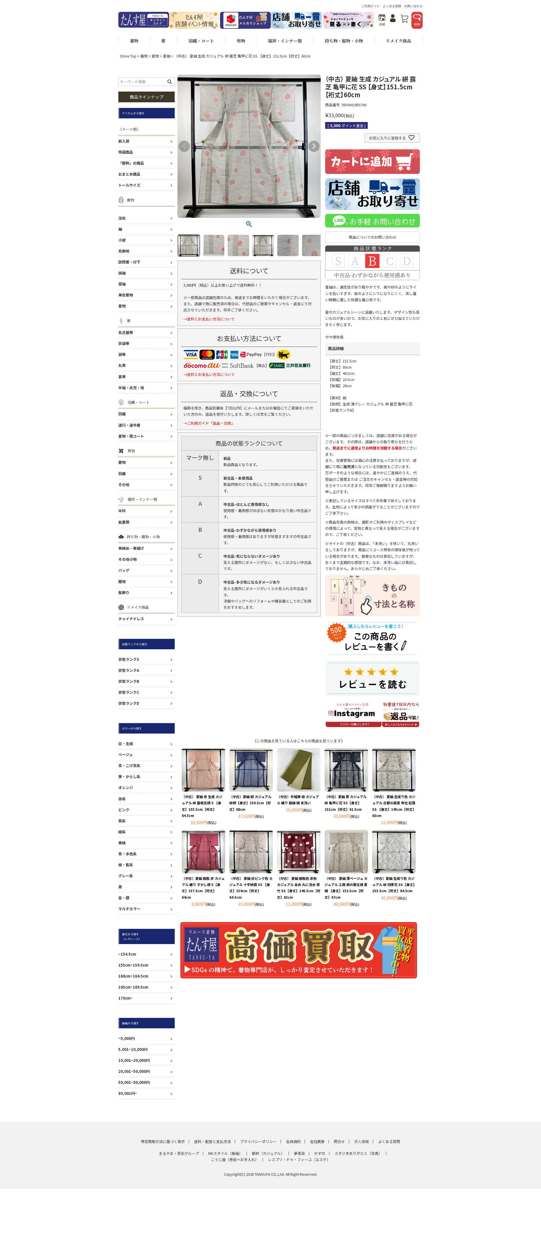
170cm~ (125, 998)
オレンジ (125, 787)
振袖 (122, 273)
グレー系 (125, 875)
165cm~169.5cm (133, 987)
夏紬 (166, 56)
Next (314, 146)
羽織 (122, 414)
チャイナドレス (131, 618)
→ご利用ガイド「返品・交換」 (209, 423)
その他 (123, 484)
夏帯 (122, 376)
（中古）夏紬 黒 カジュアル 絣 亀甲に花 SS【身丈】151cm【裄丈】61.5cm (346, 802)
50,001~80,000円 (134, 1082)
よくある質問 (392, 6)
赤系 (122, 798)
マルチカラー (129, 908)
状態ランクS (128, 659)
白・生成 (125, 743)
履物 (122, 581)
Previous (184, 146)
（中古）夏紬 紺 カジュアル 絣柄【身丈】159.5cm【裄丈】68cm (250, 802)
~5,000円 (126, 1038)
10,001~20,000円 (134, 1060)
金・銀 (123, 897)
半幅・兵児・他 (131, 387)
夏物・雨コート (131, 436)
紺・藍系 (125, 864)
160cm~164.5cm (133, 976)
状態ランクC (128, 692)
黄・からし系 (129, 776)
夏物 (155, 56)
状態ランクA (128, 670)
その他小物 (127, 559)
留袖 (122, 284)
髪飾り (123, 592)
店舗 (382, 24)
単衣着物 (125, 295)
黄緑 (122, 842)
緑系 (122, 831)
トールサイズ (129, 185)
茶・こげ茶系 (129, 765)
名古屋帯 (125, 332)
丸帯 (122, 365)
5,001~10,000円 (132, 1049)
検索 (417, 24)
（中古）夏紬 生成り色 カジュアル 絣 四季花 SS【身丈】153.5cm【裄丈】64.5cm (393, 884)
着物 (144, 56)
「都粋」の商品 (131, 163)
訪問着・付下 (129, 262)
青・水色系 (127, 853)
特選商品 (125, 152)
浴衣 (122, 218)
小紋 (122, 240)
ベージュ (125, 754)
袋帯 (122, 354)
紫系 (122, 820)
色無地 (123, 251)
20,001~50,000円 (134, 1071)
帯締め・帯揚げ (131, 548)
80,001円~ (127, 1093)
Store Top (128, 56)
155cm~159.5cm (133, 965)
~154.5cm (127, 954)
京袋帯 (123, 343)
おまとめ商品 (129, 174)
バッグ (123, 570)
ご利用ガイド (370, 6)
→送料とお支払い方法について (209, 319)
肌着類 (123, 522)
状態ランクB (128, 681)
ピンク (123, 809)
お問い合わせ (413, 6)
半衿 (122, 510)
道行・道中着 (129, 425)
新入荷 (123, 141)
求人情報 (361, 1141)
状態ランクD (128, 703)
